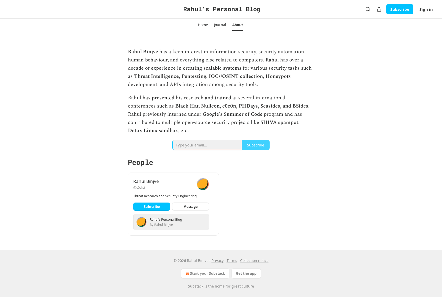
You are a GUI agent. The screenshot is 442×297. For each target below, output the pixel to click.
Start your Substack (207, 273)
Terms (232, 260)
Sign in (426, 9)
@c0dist (139, 187)
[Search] (368, 9)
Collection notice (254, 260)
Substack (195, 286)
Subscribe (399, 9)
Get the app (246, 273)
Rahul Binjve (146, 181)
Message (190, 206)
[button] (203, 25)
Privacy (218, 260)
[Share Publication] (379, 9)
